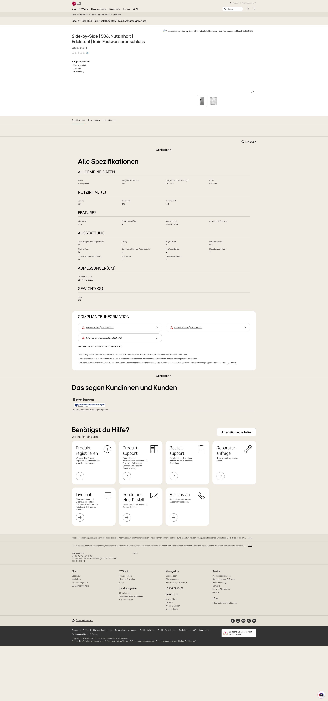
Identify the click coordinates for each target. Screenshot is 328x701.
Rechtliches (184, 630)
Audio (121, 582)
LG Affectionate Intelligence (224, 603)
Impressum (204, 630)
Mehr (250, 538)
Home (74, 15)
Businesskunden (248, 3)
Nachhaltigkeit (172, 609)
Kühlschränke (83, 15)
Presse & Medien (173, 606)
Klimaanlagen (171, 576)
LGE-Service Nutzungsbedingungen (97, 630)
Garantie (216, 586)
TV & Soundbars (125, 576)
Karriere (169, 602)
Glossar (215, 592)
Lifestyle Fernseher (127, 579)
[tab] (78, 120)
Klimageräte (114, 9)
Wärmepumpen (172, 579)
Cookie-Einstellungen (167, 630)
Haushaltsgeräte (98, 9)
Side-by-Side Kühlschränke (100, 15)
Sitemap (75, 630)
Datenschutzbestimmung (125, 630)
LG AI (135, 9)
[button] (232, 9)
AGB (194, 630)
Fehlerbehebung (219, 582)
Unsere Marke (172, 599)
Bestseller (76, 576)
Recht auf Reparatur (221, 589)
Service (126, 9)
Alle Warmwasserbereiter (176, 582)
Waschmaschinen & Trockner (131, 596)
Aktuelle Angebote (80, 582)
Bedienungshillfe (79, 634)
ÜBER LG (170, 594)
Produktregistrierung (221, 576)
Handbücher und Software (223, 579)
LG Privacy (231, 363)
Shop (74, 9)
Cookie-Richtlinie (147, 630)
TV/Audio (83, 9)
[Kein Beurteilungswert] (79, 53)
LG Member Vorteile (80, 586)
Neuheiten (76, 579)
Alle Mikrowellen (126, 599)
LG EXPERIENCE (174, 588)
